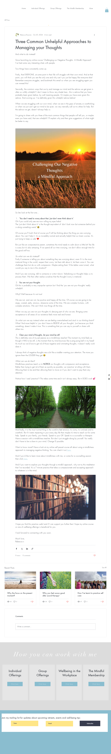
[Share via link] (32, 549)
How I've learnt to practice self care (90, 594)
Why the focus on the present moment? (19, 594)
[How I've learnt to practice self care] (90, 580)
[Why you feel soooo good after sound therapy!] (55, 580)
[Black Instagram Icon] (109, 379)
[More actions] (94, 35)
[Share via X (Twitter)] (22, 549)
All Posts (7, 20)
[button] (107, 10)
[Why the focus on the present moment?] (20, 580)
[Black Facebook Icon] (109, 375)
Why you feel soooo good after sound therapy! (53, 594)
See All (104, 567)
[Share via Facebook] (16, 549)
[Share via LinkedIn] (27, 549)
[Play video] (55, 497)
